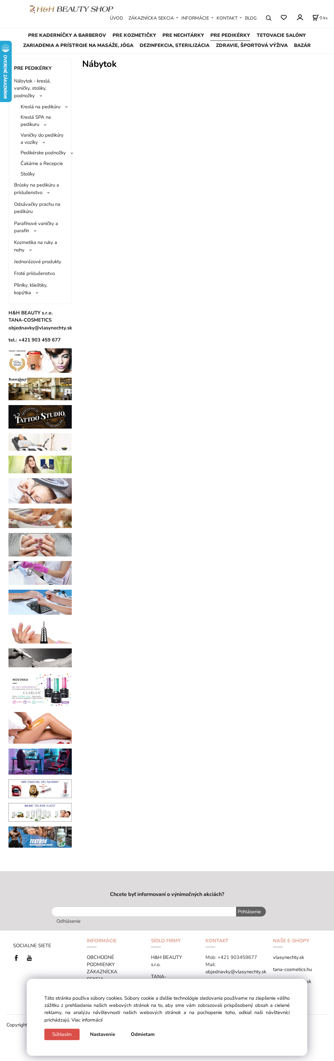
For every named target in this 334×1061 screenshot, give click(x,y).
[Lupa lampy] (40, 490)
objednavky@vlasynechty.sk (235, 971)
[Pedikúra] (40, 518)
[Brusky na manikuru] (40, 631)
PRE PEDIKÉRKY (230, 35)
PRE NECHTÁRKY (183, 35)
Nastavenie (102, 1034)
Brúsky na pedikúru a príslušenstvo (36, 188)
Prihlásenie (249, 911)
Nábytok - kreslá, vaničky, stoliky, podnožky (32, 88)
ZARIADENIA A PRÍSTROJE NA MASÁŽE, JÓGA (78, 45)
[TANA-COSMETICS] (40, 464)
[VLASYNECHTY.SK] (18, 957)
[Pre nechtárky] (40, 544)
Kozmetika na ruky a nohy (35, 246)
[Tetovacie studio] (40, 416)
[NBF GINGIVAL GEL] (40, 788)
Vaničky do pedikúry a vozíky (42, 138)
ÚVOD (116, 18)
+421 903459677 (237, 957)
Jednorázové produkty (37, 261)
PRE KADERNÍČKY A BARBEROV (67, 35)
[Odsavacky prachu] (40, 602)
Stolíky (28, 174)
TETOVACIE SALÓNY (281, 35)
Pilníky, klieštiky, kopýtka (30, 289)
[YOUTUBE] (29, 957)
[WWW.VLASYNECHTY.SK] (71, 9)
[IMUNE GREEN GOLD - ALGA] (40, 812)
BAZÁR (302, 45)
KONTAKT (227, 18)
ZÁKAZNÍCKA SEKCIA (151, 18)
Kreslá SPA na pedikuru (36, 121)
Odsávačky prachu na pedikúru (37, 208)
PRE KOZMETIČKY (134, 35)
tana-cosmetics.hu (292, 969)
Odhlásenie (68, 921)
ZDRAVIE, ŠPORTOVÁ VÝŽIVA (252, 45)
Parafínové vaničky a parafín (36, 227)
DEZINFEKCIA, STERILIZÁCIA (174, 45)
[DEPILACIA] (40, 727)
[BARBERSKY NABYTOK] (40, 388)
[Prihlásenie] (299, 17)
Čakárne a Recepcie (42, 163)
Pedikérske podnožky (43, 152)
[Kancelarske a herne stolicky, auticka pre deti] (40, 761)
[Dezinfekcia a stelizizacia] (40, 572)
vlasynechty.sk (288, 957)
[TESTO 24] (40, 836)
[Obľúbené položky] (284, 18)
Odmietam (143, 1034)
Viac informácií (86, 1020)
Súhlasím (62, 1034)
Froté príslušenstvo (34, 273)
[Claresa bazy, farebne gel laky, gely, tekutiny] (40, 689)
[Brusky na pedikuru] (40, 657)
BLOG (251, 18)
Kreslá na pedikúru (40, 106)
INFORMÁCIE (195, 18)
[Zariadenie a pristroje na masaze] (40, 441)
